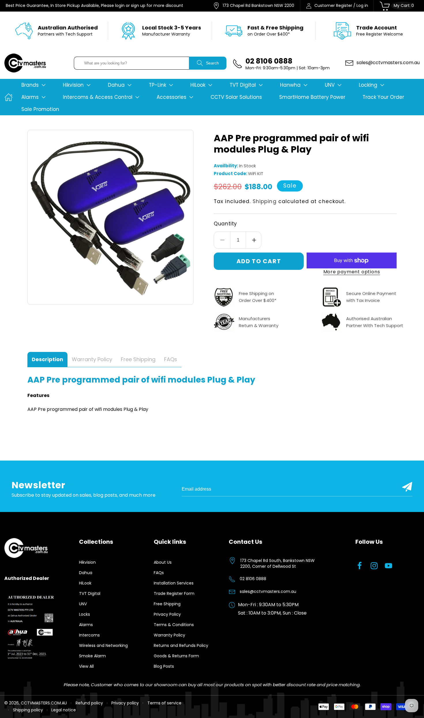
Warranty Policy (169, 635)
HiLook (85, 583)
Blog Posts (164, 666)
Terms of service (164, 703)
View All (86, 666)
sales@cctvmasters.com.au (268, 591)
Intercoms (89, 635)
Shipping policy (28, 710)
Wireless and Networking (103, 645)
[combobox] (131, 63)
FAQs (159, 573)
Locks (84, 614)
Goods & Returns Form (176, 656)
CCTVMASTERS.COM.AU (44, 703)
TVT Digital (89, 593)
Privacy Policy (167, 614)
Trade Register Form (174, 593)
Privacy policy (125, 703)
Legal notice (63, 710)
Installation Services (174, 583)
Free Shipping (167, 604)
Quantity (225, 223)
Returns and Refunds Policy (181, 645)
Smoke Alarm (92, 656)
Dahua (85, 573)
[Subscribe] (407, 487)
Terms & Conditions (174, 625)
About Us (163, 562)
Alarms (86, 625)
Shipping (265, 201)
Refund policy (89, 703)
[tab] (47, 359)
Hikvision (87, 562)
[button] (33, 85)
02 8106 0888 (253, 579)
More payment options (351, 271)
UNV (83, 604)
